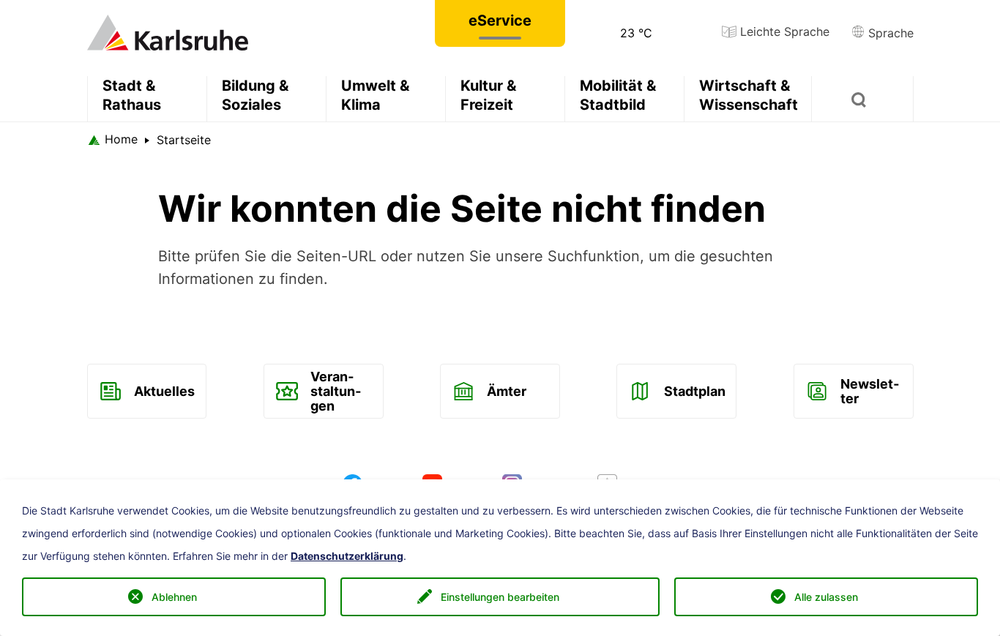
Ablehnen (174, 597)
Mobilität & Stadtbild (618, 95)
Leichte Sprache (782, 31)
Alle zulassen (826, 597)
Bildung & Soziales (255, 95)
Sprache (889, 33)
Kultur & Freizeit (488, 95)
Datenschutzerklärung (347, 556)
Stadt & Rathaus (131, 95)
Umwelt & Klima (375, 95)
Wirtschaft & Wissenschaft (748, 95)
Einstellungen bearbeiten (500, 597)
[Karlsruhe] (167, 31)
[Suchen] (862, 99)
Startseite (184, 139)
